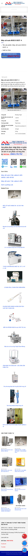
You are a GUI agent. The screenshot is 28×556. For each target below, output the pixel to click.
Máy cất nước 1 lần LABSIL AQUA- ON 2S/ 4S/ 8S (20, 471)
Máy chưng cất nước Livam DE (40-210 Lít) (20, 509)
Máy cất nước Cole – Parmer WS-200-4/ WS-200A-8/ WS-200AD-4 (6, 510)
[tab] (14, 75)
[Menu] (2, 3)
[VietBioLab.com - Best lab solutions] (15, 3)
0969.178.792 (16, 154)
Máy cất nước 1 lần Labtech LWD (11, 181)
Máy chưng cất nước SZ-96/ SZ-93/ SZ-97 (7, 490)
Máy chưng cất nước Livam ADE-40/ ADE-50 (7, 450)
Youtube (3, 547)
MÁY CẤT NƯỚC (14, 9)
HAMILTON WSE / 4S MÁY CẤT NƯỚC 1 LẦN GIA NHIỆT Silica (21, 451)
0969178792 (10, 540)
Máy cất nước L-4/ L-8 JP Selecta (20, 490)
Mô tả (3, 74)
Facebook (3, 543)
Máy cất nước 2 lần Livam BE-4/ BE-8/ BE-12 (6, 471)
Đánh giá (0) (4, 77)
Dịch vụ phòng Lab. (7, 185)
